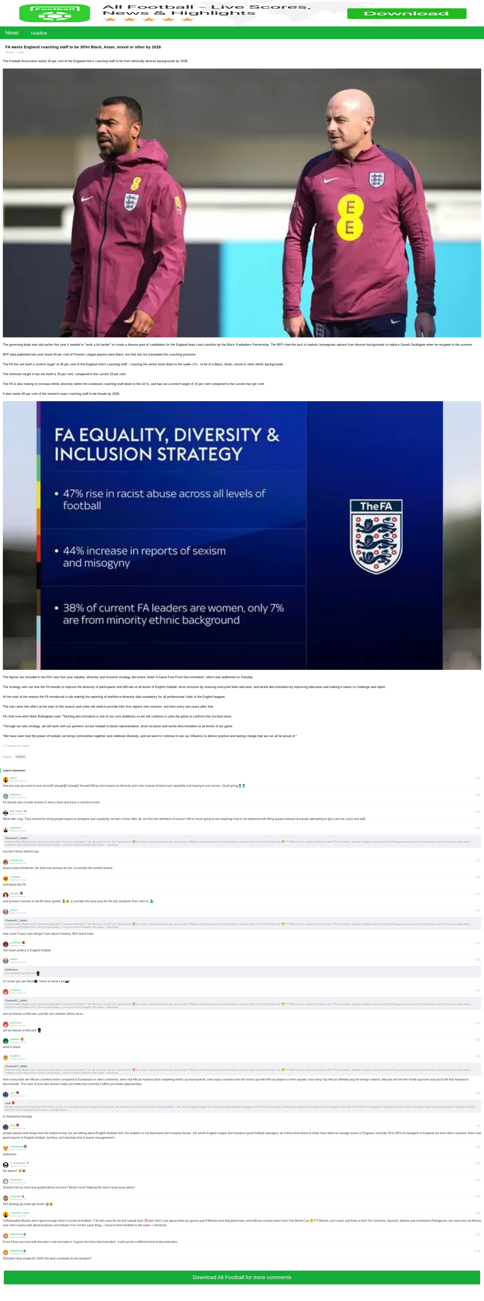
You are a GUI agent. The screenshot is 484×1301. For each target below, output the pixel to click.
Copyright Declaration (17, 745)
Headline (39, 33)
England (20, 756)
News (12, 33)
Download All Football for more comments (242, 1277)
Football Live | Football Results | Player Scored (40, 1299)
